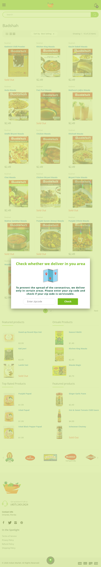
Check (67, 301)
